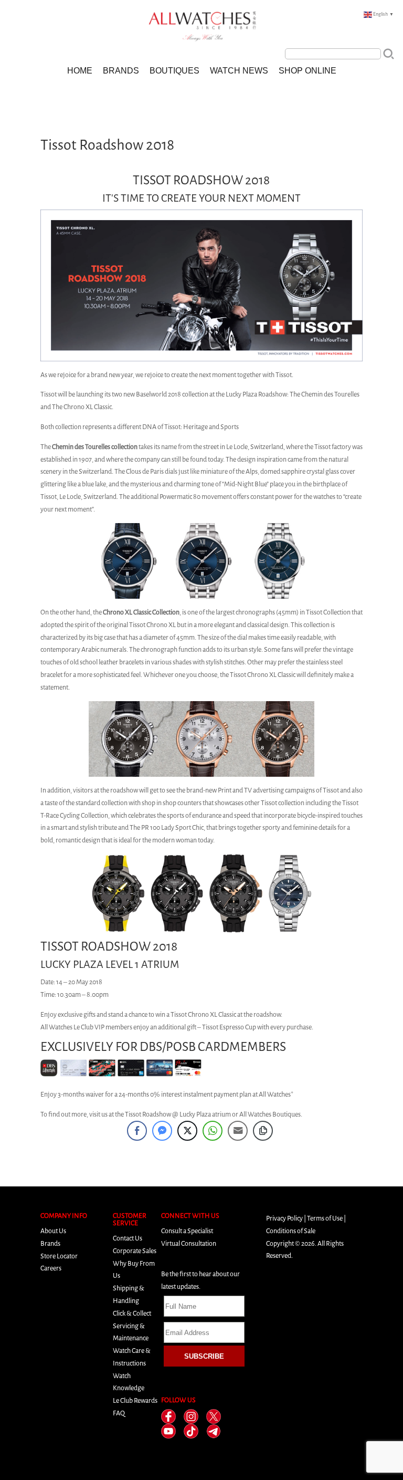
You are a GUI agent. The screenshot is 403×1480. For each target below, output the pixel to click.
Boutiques (174, 70)
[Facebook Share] (137, 1131)
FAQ (119, 1413)
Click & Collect (132, 1313)
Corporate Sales (134, 1250)
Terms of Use (325, 1218)
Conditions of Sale (290, 1230)
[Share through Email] (238, 1131)
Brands (121, 70)
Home (79, 70)
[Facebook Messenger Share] (162, 1131)
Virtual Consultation (188, 1243)
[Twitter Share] (187, 1131)
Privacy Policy (284, 1218)
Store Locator (59, 1256)
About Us (53, 1230)
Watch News (239, 70)
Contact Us (127, 1238)
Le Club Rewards (135, 1400)
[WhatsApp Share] (212, 1131)
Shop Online (307, 70)
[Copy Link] (263, 1131)
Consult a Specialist (187, 1230)
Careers (50, 1268)
